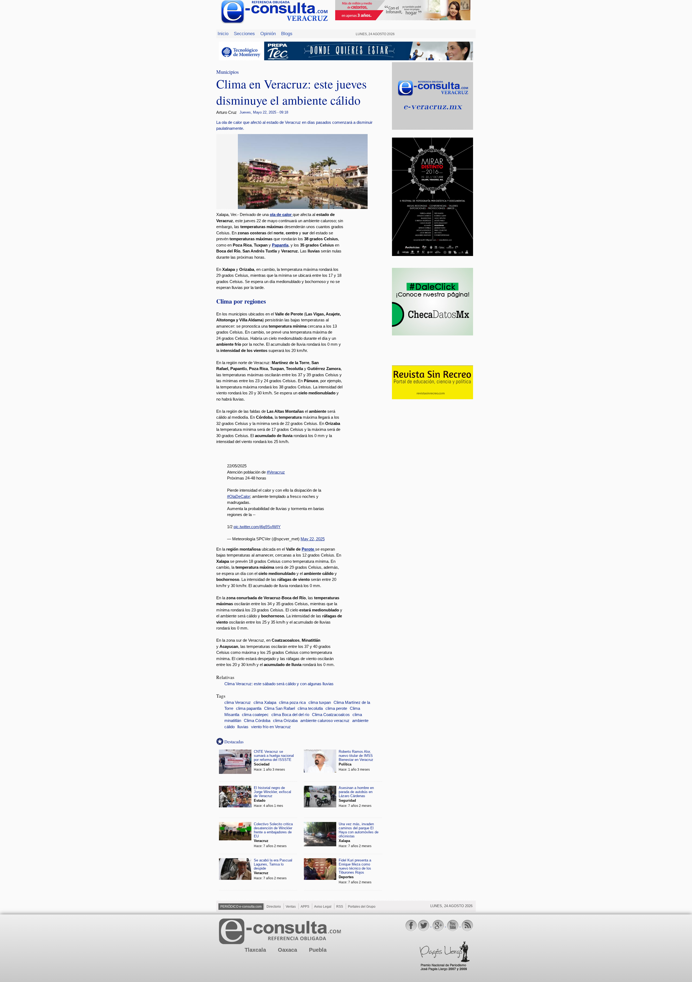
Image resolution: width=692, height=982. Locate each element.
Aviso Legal (322, 906)
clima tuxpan (319, 702)
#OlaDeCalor (238, 496)
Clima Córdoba (257, 720)
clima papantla (248, 708)
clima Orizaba (285, 720)
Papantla (280, 245)
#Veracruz (276, 472)
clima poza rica (292, 702)
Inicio (223, 33)
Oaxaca (287, 950)
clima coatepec (255, 715)
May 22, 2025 (313, 539)
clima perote (336, 708)
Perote (308, 549)
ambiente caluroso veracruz (325, 720)
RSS (339, 906)
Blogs (286, 33)
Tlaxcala (255, 950)
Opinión (268, 33)
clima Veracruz (237, 702)
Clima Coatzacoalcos (331, 715)
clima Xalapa (265, 702)
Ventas (291, 906)
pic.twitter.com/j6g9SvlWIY (257, 526)
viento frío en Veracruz (271, 727)
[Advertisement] (367, 299)
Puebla (318, 950)
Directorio (274, 906)
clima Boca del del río (290, 715)
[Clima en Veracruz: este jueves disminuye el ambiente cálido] (303, 207)
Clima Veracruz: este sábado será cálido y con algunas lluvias (279, 684)
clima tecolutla (310, 708)
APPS (305, 906)
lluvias (242, 727)
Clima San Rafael (279, 708)
